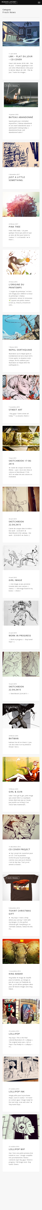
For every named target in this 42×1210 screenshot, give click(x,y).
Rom (8, 24)
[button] (39, 2)
